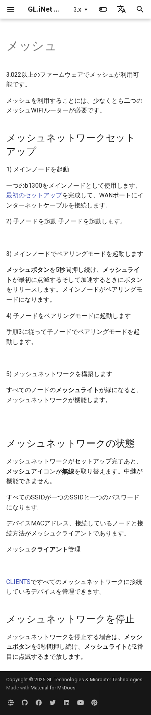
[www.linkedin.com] (66, 702)
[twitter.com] (52, 702)
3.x (77, 9)
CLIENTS (18, 581)
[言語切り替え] (121, 9)
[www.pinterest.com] (94, 702)
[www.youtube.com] (80, 702)
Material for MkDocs (53, 688)
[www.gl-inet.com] (11, 702)
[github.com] (25, 702)
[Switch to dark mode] (103, 9)
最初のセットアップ (34, 195)
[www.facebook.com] (39, 702)
